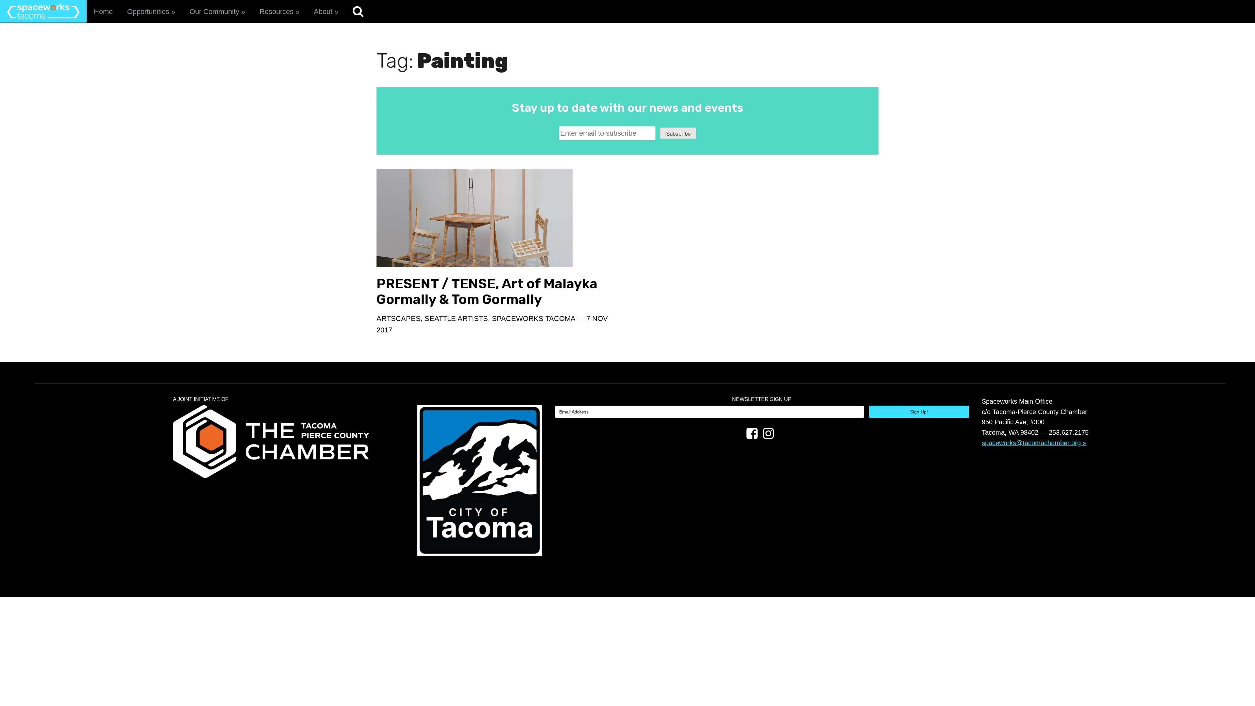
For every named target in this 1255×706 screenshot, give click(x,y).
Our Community (214, 12)
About (323, 12)
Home (103, 12)
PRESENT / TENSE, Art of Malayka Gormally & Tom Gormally (486, 291)
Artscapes (398, 318)
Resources (276, 12)
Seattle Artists (456, 318)
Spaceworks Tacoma (533, 318)
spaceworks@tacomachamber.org (1031, 442)
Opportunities (148, 12)
